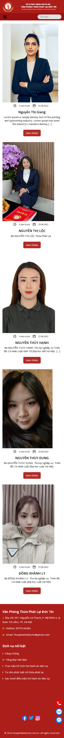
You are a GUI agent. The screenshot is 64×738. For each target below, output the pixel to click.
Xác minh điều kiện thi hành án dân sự (27, 678)
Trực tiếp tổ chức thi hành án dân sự (26, 666)
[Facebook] (24, 717)
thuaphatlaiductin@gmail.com (32, 634)
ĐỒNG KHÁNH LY (32, 573)
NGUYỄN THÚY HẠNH (32, 343)
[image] (30, 62)
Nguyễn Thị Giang (32, 112)
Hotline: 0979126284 (18, 628)
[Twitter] (31, 717)
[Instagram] (37, 717)
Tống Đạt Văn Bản (16, 659)
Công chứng (12, 653)
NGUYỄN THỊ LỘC (32, 231)
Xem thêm (32, 133)
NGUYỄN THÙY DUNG (32, 458)
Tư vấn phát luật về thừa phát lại (24, 672)
